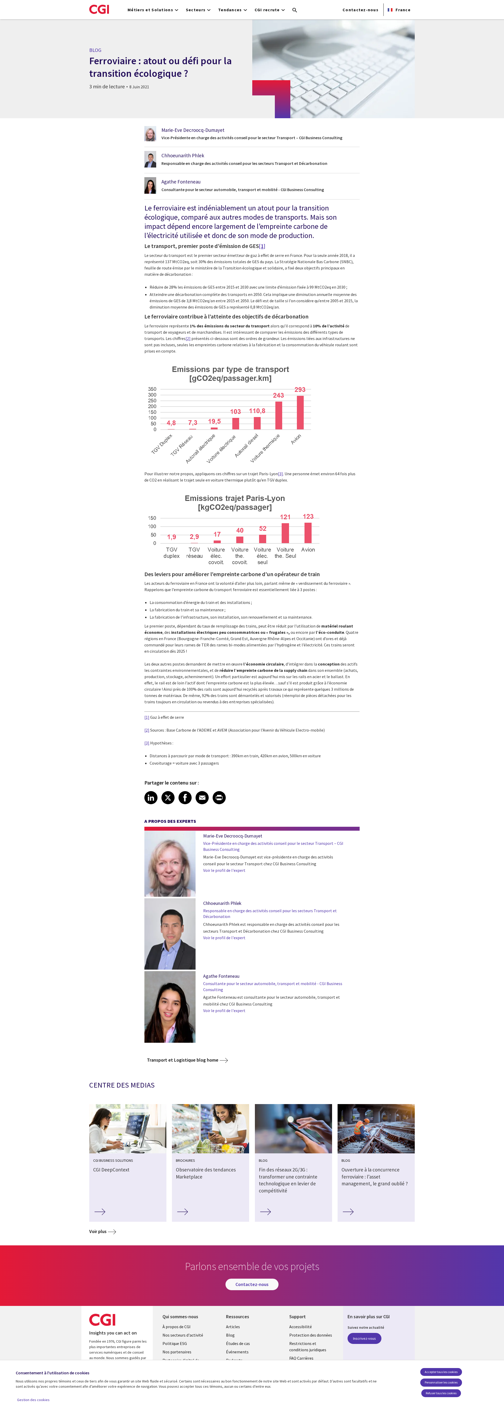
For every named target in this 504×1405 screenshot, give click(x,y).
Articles (233, 1326)
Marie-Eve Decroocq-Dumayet (192, 130)
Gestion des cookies (33, 1399)
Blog (230, 1335)
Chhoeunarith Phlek (182, 155)
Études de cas (238, 1343)
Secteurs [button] (196, 9)
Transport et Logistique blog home (182, 1060)
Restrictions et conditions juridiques (307, 1346)
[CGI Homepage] (99, 9)
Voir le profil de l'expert (224, 870)
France (403, 9)
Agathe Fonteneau (181, 182)
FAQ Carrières (301, 1358)
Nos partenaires (176, 1351)
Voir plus (98, 1231)
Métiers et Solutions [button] (150, 9)
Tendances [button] (230, 9)
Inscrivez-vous (364, 1338)
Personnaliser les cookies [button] (441, 1382)
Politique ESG (174, 1343)
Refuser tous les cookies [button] (441, 1393)
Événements (237, 1351)
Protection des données (310, 1335)
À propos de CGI (176, 1326)
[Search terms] (294, 10)
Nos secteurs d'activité (182, 1335)
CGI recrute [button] (267, 9)
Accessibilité (300, 1326)
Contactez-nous (361, 9)
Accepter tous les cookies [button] (441, 1372)
